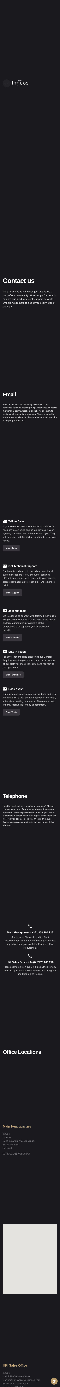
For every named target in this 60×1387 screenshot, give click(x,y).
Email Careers (12, 637)
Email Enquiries (13, 675)
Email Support (12, 593)
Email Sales (11, 548)
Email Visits (11, 712)
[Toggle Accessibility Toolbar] (54, 1381)
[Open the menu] (7, 83)
